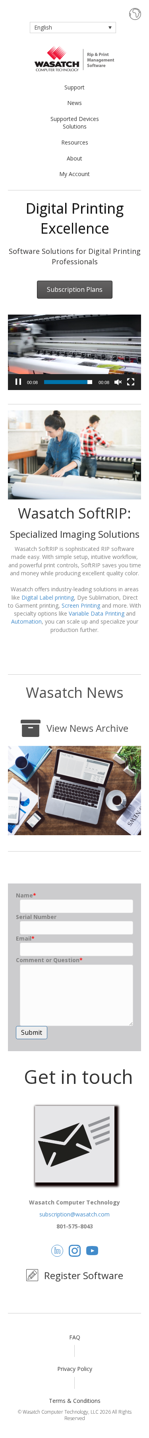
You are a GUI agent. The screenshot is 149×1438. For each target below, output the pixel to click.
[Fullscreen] (131, 382)
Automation (26, 621)
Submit (31, 1032)
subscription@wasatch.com (74, 1214)
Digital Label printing (47, 597)
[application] (74, 352)
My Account (74, 174)
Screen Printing (81, 605)
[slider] (68, 382)
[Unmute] (118, 382)
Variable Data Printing (96, 613)
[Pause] (18, 382)
